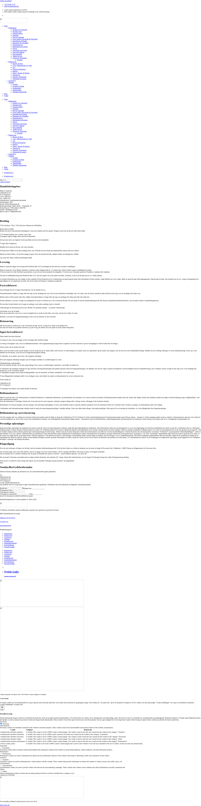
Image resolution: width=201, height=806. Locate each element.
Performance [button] (4, 752)
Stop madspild (17, 54)
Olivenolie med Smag (20, 50)
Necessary (6, 724)
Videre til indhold (6, 1)
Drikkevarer (12, 62)
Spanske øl (16, 75)
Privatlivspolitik (9, 547)
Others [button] (2, 769)
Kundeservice (8, 173)
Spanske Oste (17, 31)
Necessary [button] (3, 722)
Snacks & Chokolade (20, 58)
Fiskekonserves (18, 45)
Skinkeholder (17, 90)
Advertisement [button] (5, 763)
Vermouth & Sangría (19, 79)
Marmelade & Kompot (20, 47)
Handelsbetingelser (10, 543)
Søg (1, 180)
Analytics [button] (3, 757)
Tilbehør (11, 82)
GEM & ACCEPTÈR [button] (7, 775)
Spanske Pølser (18, 33)
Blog (5, 94)
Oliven (15, 48)
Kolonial (15, 35)
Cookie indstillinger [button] (6, 704)
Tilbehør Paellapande (19, 92)
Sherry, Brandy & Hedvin (21, 73)
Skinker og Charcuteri (20, 30)
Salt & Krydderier (18, 52)
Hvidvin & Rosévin (19, 69)
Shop (6, 26)
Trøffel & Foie (17, 56)
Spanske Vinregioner (19, 77)
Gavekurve (12, 81)
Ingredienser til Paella (20, 41)
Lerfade (15, 84)
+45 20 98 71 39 (4, 521)
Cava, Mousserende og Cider (22, 65)
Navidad (19, 60)
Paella (6, 96)
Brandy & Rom (18, 64)
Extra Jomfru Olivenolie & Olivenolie (25, 39)
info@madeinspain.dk (5, 525)
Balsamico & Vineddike (20, 43)
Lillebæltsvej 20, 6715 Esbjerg (7, 517)
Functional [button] (3, 746)
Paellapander (17, 88)
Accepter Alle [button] (18, 704)
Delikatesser (12, 28)
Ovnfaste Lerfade (18, 86)
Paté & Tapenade (18, 37)
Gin (14, 67)
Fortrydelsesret (9, 545)
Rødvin (15, 71)
